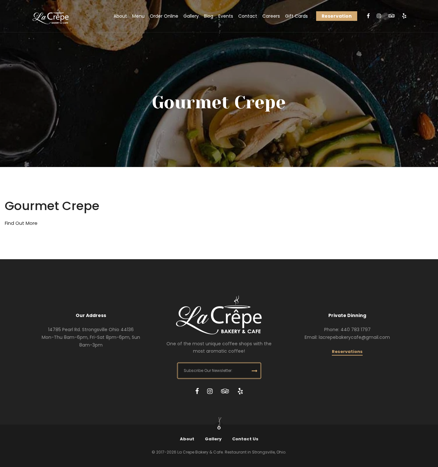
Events (225, 16)
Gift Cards (296, 16)
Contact (247, 16)
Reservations (347, 351)
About (120, 16)
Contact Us (245, 439)
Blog (208, 16)
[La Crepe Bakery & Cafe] (50, 16)
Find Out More (21, 223)
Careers (271, 16)
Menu (138, 16)
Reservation (337, 16)
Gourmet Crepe (52, 205)
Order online (164, 16)
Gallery (191, 16)
